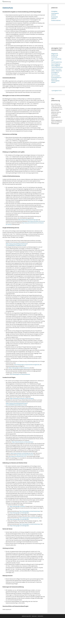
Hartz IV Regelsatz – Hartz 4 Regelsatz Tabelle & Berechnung (56, 65)
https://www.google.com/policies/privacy (19, 368)
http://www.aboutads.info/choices (35, 221)
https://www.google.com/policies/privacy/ (29, 511)
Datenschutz (40, 616)
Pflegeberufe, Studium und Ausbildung (54, 55)
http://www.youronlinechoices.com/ (17, 456)
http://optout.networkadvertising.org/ (28, 219)
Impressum (34, 616)
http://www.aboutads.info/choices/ (24, 455)
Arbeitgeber (54, 11)
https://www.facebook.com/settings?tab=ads (21, 453)
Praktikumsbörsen (56, 20)
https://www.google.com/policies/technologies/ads (26, 364)
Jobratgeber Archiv (57, 90)
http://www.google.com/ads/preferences (20, 374)
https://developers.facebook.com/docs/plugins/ (22, 398)
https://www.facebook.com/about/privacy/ (22, 442)
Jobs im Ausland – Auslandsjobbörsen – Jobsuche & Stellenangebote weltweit (56, 79)
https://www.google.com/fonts (17, 506)
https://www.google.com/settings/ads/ (19, 513)
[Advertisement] (57, 34)
